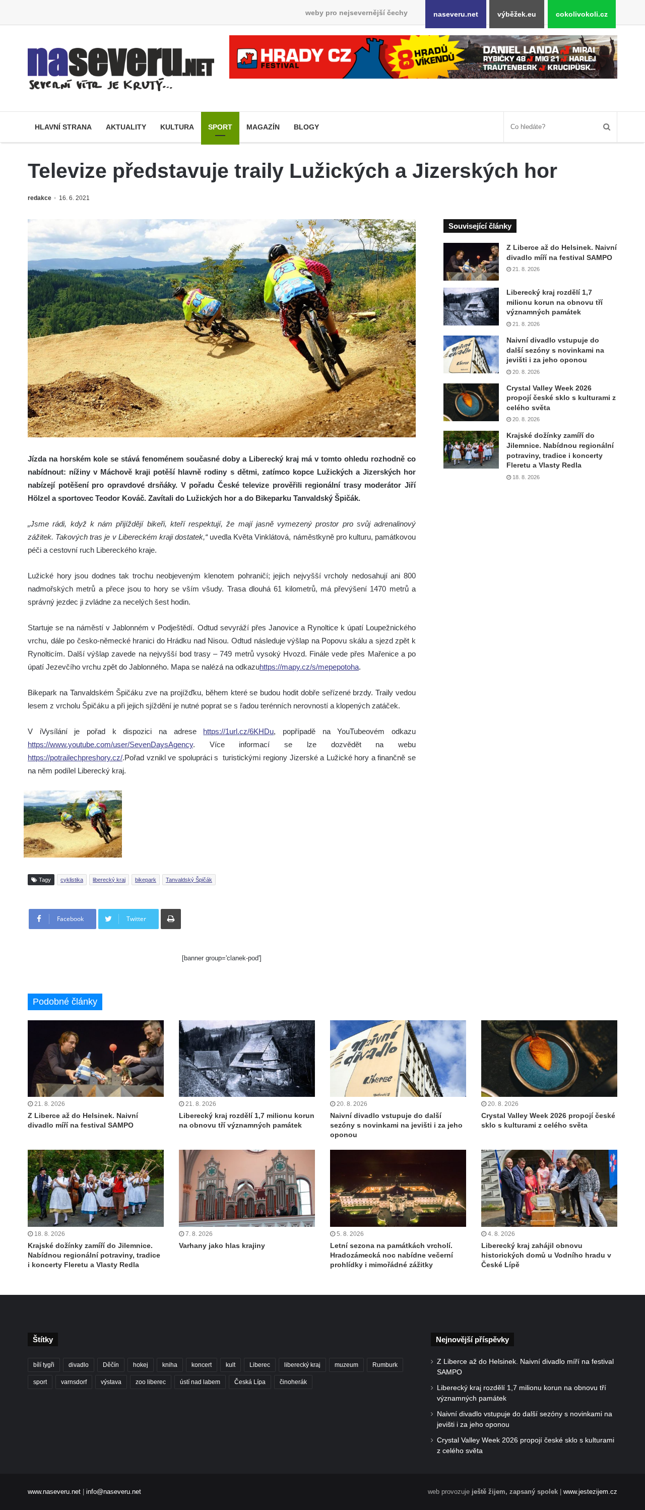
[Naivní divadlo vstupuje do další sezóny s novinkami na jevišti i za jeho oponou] (471, 354)
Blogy (306, 127)
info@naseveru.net (113, 1491)
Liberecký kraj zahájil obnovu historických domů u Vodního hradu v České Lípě (546, 1255)
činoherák (293, 1382)
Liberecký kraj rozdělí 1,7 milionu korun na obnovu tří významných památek (554, 302)
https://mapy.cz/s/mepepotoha (309, 667)
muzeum (346, 1364)
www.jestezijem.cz (590, 1491)
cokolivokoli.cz (582, 14)
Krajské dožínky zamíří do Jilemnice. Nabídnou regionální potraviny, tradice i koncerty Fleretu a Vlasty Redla (94, 1255)
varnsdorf (74, 1382)
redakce (39, 198)
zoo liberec (151, 1382)
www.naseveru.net (54, 1491)
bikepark (145, 880)
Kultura (177, 127)
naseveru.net (455, 14)
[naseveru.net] (121, 69)
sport (40, 1382)
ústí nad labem (200, 1382)
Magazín (263, 127)
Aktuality (126, 127)
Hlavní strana (63, 127)
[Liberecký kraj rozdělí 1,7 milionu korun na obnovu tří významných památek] (471, 306)
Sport (220, 127)
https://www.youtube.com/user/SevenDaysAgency (110, 744)
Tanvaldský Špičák (189, 880)
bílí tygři (43, 1364)
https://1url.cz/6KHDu (238, 731)
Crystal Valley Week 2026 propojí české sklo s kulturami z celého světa (561, 398)
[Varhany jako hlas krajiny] (247, 1188)
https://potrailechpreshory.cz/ (75, 757)
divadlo (79, 1364)
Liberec (259, 1364)
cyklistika (71, 880)
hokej (140, 1364)
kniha (169, 1364)
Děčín (111, 1364)
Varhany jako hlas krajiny (222, 1245)
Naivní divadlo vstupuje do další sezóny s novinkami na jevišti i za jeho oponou (555, 350)
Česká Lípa (250, 1382)
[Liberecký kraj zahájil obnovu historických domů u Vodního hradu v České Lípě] (549, 1188)
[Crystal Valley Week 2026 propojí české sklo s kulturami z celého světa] (471, 402)
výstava (111, 1382)
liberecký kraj (109, 880)
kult (230, 1364)
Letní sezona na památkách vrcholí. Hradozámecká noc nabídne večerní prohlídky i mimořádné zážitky (391, 1255)
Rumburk (385, 1364)
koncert (201, 1364)
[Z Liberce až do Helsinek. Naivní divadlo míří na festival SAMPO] (471, 262)
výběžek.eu (516, 14)
